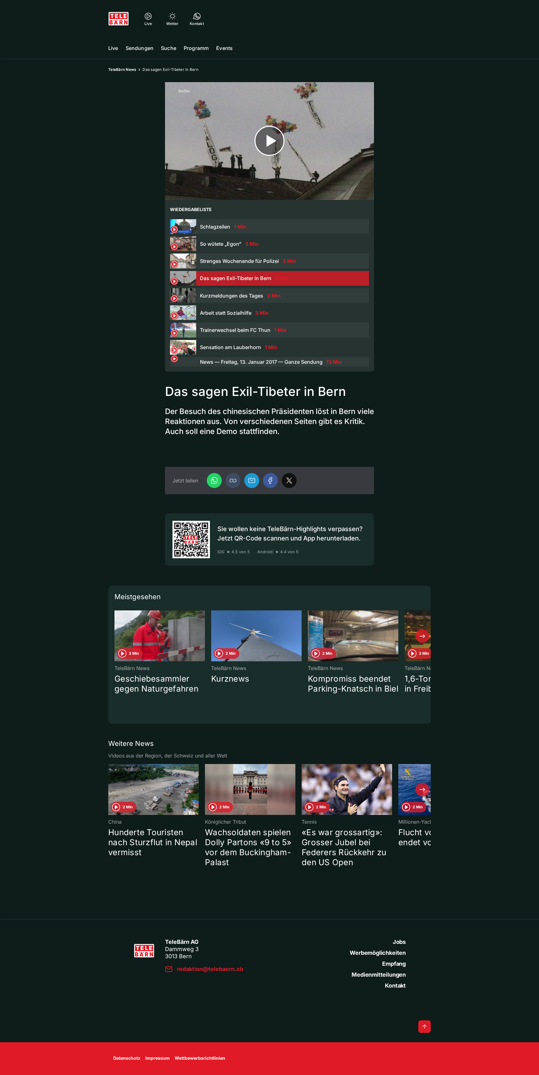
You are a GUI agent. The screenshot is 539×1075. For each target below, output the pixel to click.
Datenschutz (126, 1058)
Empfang (394, 963)
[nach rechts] (422, 636)
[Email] (251, 480)
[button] (233, 480)
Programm (196, 48)
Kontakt (395, 985)
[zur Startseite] (119, 18)
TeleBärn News (122, 69)
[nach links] (117, 636)
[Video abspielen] (269, 141)
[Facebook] (270, 480)
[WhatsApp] (214, 480)
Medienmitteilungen (379, 974)
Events (224, 48)
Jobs (399, 942)
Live (113, 48)
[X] (289, 480)
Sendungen (139, 48)
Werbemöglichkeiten (378, 952)
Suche (168, 48)
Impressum (157, 1058)
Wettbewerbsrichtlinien (200, 1058)
